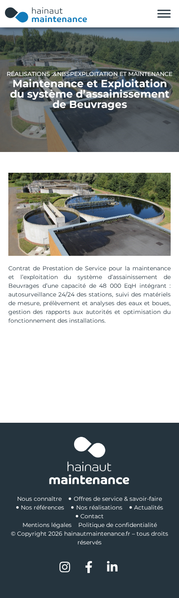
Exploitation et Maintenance (123, 74)
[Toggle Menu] (164, 14)
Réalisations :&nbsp (40, 74)
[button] (89, 214)
